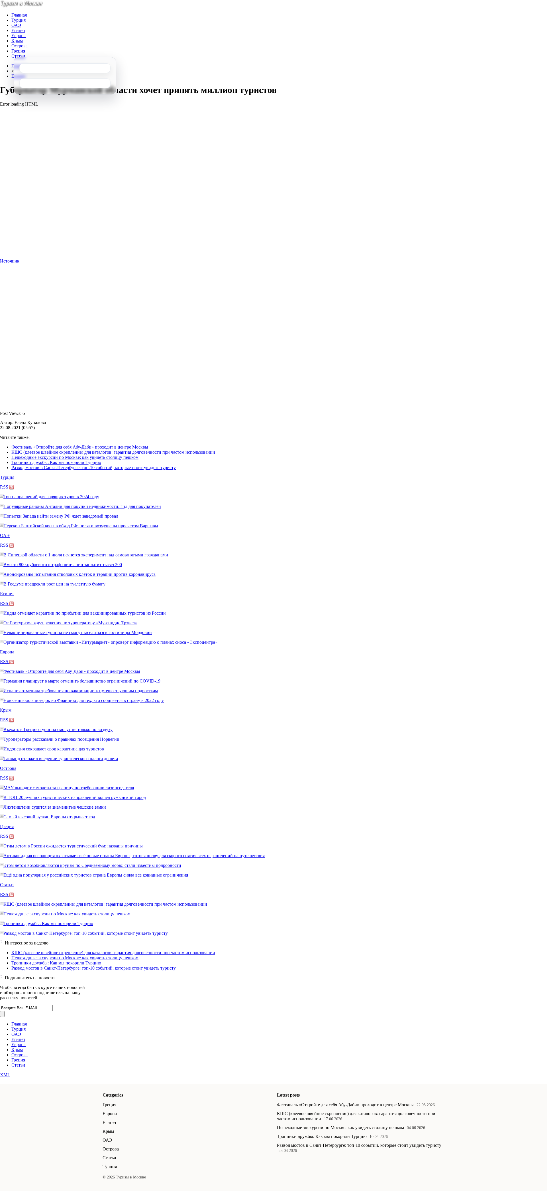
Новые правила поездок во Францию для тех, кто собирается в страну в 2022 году (83, 700)
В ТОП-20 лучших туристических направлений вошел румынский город (74, 797)
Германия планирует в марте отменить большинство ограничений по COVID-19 (81, 681)
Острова (19, 45)
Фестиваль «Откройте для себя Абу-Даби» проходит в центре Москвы (79, 447)
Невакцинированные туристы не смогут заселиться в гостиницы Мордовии (77, 632)
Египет (18, 30)
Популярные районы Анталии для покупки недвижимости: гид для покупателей (82, 506)
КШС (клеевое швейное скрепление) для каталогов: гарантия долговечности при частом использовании (113, 452)
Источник (9, 261)
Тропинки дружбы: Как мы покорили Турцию (56, 462)
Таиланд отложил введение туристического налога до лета (60, 758)
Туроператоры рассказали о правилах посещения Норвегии (61, 739)
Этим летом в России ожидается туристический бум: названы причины (73, 845)
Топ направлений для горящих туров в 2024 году (51, 496)
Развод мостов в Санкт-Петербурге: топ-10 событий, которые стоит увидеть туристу (93, 467)
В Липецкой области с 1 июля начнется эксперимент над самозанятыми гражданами (85, 554)
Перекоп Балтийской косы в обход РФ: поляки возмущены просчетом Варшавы (80, 525)
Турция (18, 20)
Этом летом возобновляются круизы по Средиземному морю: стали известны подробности (92, 865)
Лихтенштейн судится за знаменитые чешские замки (54, 807)
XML (5, 1074)
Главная (19, 15)
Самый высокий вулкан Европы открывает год (49, 816)
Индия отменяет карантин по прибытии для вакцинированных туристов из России (84, 613)
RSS (4, 487)
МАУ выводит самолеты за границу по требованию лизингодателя (68, 787)
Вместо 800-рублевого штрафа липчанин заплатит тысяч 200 (62, 564)
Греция (18, 51)
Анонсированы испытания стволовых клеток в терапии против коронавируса (79, 574)
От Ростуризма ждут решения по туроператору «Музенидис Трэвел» (70, 622)
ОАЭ (16, 25)
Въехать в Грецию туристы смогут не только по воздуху (58, 729)
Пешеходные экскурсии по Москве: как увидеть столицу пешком (74, 457)
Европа (18, 35)
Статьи (18, 56)
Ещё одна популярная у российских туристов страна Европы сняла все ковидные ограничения (95, 875)
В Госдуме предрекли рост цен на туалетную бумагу (54, 584)
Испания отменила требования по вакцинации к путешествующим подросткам (80, 690)
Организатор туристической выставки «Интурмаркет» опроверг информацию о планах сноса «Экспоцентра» (110, 642)
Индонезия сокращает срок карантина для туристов (53, 748)
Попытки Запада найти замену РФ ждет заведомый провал (60, 516)
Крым (17, 40)
